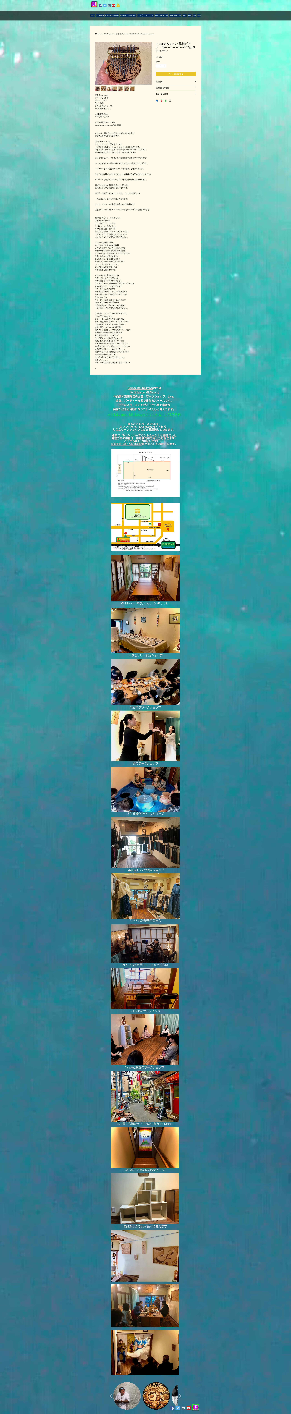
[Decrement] (157, 66)
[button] (118, 5)
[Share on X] (170, 100)
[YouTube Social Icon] (113, 5)
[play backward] (111, 1396)
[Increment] (164, 66)
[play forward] (179, 1396)
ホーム (97, 34)
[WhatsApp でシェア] (165, 100)
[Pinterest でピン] (161, 100)
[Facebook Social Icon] (100, 5)
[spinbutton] (161, 66)
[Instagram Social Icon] (109, 5)
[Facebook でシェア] (157, 100)
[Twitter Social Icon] (105, 5)
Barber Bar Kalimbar (140, 388)
